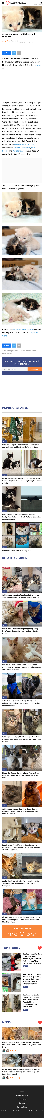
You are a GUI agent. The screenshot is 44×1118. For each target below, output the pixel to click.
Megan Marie (19, 1051)
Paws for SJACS (19, 151)
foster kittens (20, 351)
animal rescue (31, 351)
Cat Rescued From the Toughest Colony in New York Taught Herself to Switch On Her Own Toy (20, 596)
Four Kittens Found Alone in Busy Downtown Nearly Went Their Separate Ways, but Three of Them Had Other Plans (21, 847)
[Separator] (19, 53)
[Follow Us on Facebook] (10, 934)
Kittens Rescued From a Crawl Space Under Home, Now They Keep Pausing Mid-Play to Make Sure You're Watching (22, 667)
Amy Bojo (6, 41)
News (4, 441)
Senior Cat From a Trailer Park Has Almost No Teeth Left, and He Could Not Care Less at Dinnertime (20, 883)
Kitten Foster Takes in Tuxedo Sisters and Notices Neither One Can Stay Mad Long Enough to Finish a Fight (22, 480)
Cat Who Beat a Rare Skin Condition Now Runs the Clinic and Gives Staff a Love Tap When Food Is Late (21, 739)
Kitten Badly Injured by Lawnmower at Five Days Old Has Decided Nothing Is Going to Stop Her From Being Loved (21, 1071)
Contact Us (22, 1099)
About (22, 1092)
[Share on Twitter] (14, 53)
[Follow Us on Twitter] (16, 934)
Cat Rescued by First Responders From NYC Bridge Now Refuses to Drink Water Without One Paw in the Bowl (21, 516)
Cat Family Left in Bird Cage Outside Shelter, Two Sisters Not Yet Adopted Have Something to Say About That (32, 1001)
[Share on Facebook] (6, 53)
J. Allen (12, 1051)
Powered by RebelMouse (38, 4)
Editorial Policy (22, 1095)
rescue (38, 65)
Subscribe (34, 369)
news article (7, 354)
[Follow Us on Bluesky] (28, 934)
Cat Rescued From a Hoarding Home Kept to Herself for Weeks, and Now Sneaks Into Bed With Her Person (20, 811)
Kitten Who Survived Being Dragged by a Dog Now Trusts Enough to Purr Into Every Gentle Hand (20, 631)
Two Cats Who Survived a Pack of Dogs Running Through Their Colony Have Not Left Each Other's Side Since (32, 979)
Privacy (22, 1103)
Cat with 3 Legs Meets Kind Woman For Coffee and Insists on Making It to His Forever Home (20, 446)
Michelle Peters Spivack (24, 144)
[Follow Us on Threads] (33, 934)
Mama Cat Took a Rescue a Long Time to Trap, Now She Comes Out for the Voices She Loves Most (20, 775)
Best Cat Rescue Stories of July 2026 (17, 550)
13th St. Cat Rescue (22, 147)
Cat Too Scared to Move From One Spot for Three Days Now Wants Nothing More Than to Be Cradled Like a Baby (32, 958)
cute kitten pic (8, 351)
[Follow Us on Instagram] (22, 934)
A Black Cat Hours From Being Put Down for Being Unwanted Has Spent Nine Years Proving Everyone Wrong (21, 703)
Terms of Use (22, 1107)
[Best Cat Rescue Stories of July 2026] (22, 535)
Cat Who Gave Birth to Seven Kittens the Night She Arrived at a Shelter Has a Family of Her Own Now (21, 1044)
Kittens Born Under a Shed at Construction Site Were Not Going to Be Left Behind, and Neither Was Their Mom (21, 919)
